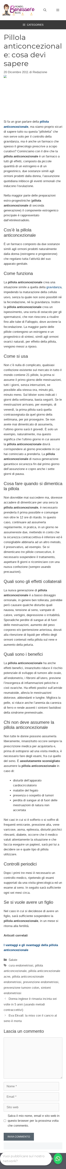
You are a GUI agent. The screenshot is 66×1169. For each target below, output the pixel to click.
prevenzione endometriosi (40, 982)
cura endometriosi (21, 965)
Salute (13, 960)
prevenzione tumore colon (21, 987)
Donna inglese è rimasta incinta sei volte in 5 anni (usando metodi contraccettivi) (30, 1004)
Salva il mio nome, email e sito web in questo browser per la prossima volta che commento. (33, 1120)
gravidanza (53, 287)
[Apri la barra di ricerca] (44, 10)
